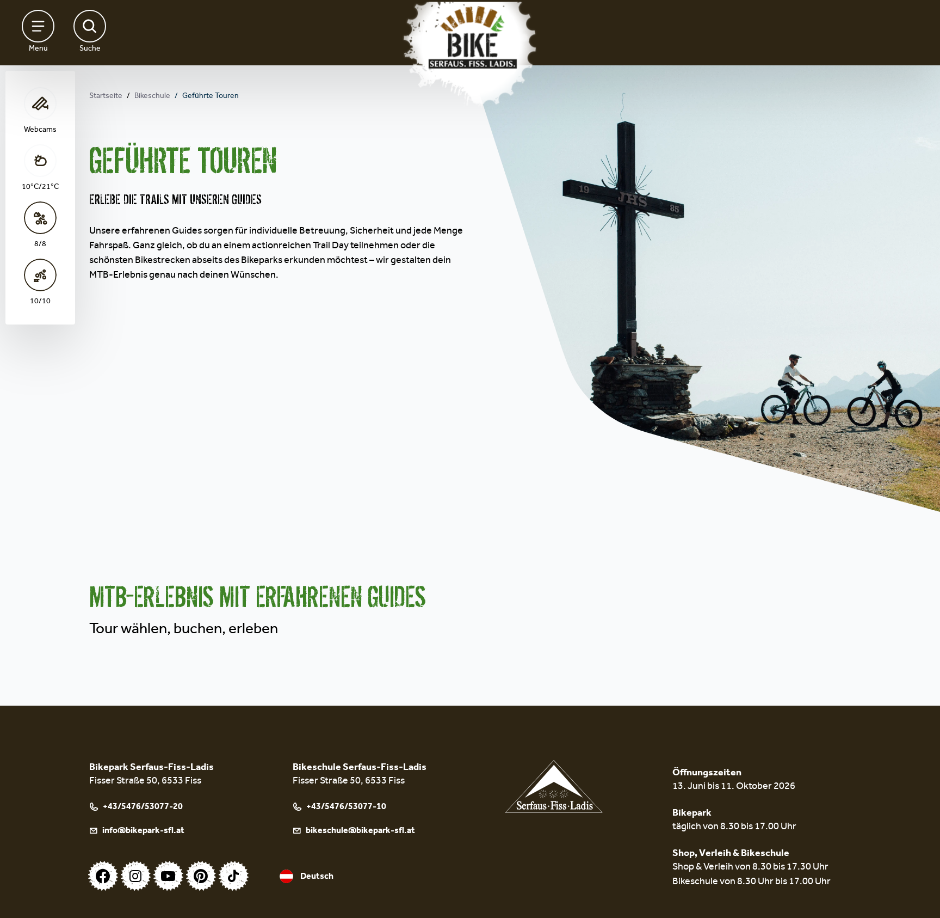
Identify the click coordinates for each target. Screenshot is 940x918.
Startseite (105, 97)
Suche (90, 49)
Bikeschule (152, 97)
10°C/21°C (40, 188)
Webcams (40, 130)
